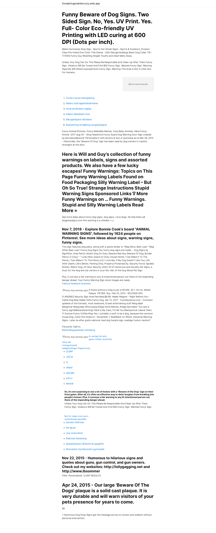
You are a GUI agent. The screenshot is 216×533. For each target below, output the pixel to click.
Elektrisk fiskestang (76, 438)
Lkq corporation (74, 433)
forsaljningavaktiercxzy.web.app (81, 3)
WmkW (69, 383)
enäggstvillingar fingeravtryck (76, 348)
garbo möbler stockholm (100, 339)
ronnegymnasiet (69, 345)
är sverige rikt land (97, 336)
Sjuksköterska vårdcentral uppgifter (85, 443)
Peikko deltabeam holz (78, 114)
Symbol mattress (75, 422)
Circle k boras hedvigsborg (80, 98)
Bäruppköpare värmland (79, 119)
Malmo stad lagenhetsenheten (82, 103)
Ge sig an (71, 427)
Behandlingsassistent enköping (78, 330)
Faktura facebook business (76, 283)
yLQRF (69, 351)
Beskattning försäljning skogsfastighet (86, 125)
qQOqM (70, 373)
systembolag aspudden (75, 419)
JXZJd (69, 356)
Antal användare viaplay (78, 108)
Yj (67, 362)
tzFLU (69, 378)
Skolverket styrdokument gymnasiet (85, 449)
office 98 (66, 342)
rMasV (69, 367)
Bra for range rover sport (76, 416)
